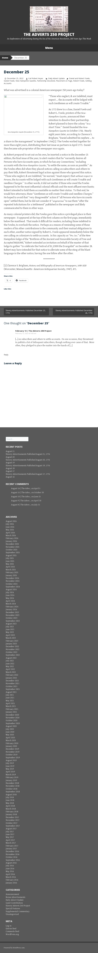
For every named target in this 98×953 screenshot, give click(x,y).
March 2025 (11, 570)
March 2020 (11, 740)
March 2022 (11, 672)
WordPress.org (12, 934)
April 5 (37, 488)
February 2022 (12, 675)
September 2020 (13, 723)
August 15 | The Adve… (21, 492)
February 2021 (12, 709)
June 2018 (10, 800)
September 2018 (13, 792)
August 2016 (11, 863)
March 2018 (11, 809)
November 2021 (12, 683)
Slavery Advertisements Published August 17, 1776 (28, 474)
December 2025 (12, 544)
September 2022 (13, 655)
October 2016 (11, 857)
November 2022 (12, 649)
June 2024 (10, 595)
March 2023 (11, 638)
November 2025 (12, 547)
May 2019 (10, 769)
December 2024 (12, 578)
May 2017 (10, 837)
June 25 (37, 496)
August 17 (10, 471)
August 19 (10, 462)
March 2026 (11, 535)
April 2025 (10, 567)
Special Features (13, 908)
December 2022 (12, 646)
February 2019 (12, 777)
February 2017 (12, 846)
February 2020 (12, 743)
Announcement (12, 894)
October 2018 (11, 789)
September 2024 (13, 587)
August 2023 (11, 624)
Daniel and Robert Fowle (79, 78)
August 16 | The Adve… (21, 488)
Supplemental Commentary (17, 911)
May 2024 (10, 598)
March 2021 (11, 706)
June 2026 (10, 527)
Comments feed (12, 931)
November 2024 (12, 581)
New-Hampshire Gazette (26, 81)
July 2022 (10, 661)
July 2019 (10, 763)
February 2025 (12, 572)
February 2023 (12, 641)
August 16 (10, 477)
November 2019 (12, 752)
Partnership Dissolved (46, 81)
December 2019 (12, 749)
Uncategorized (12, 914)
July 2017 (10, 831)
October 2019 (11, 755)
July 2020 (10, 729)
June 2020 (10, 732)
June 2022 (10, 663)
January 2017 (11, 848)
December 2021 (12, 681)
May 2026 (10, 530)
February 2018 (12, 811)
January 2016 (11, 883)
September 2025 (13, 552)
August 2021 (11, 692)
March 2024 (11, 604)
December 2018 (12, 783)
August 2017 (11, 829)
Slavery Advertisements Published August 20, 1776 (28, 460)
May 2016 (10, 871)
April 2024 (10, 601)
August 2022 (11, 658)
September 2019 (13, 757)
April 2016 (10, 874)
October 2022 (11, 652)
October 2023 (11, 618)
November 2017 (12, 820)
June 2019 (10, 766)
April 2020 (10, 737)
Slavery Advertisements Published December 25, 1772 (26, 311)
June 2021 (10, 698)
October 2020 (11, 720)
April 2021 (10, 703)
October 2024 (11, 584)
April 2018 (10, 806)
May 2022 (10, 666)
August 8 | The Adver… (21, 505)
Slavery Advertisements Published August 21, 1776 (28, 454)
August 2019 (11, 760)
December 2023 (12, 612)
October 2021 (11, 686)
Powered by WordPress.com (14, 948)
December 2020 (12, 715)
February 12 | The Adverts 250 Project (33, 331)
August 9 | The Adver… (21, 501)
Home (5, 57)
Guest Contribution (14, 903)
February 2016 (12, 880)
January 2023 (11, 644)
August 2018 (11, 794)
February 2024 (12, 607)
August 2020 (11, 726)
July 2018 (10, 797)
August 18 (10, 468)
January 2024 (11, 609)
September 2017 (13, 826)
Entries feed (11, 928)
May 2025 (10, 564)
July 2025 (10, 558)
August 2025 (11, 555)
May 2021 (10, 700)
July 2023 (10, 627)
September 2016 (13, 860)
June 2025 (10, 561)
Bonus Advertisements (15, 897)
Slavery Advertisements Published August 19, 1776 (28, 465)
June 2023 (10, 629)
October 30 (39, 492)
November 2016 (12, 854)
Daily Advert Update (56, 78)
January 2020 (11, 746)
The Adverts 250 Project (49, 34)
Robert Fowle (78, 81)
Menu (49, 48)
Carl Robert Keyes (35, 78)
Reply (6, 354)
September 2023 (13, 621)
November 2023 (12, 615)
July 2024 (10, 592)
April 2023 (10, 635)
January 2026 (11, 541)
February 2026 (12, 538)
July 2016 (10, 866)
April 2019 (10, 772)
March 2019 (11, 774)
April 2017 (10, 840)
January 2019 (11, 780)
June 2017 (10, 834)
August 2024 (11, 589)
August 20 (10, 457)
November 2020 (12, 718)
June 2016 (10, 868)
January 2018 (11, 814)
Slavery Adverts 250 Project (18, 906)
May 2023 (10, 632)
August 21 (10, 451)
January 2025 (11, 575)
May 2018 (10, 803)
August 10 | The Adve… (21, 496)
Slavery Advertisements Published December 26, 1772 (74, 311)
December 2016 (12, 851)
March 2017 (11, 843)
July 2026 (10, 524)
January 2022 (11, 678)
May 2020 (10, 735)
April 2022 (10, 669)
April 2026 (10, 533)
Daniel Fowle (9, 81)
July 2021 (10, 695)
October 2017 (11, 823)
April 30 (37, 501)
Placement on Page (64, 81)
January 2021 (11, 712)
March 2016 (11, 877)
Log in (8, 926)
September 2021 (13, 689)
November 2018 (12, 786)
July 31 (37, 505)
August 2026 (11, 521)
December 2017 (12, 817)
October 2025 (11, 550)
